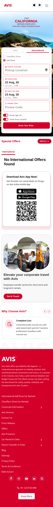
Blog (4, 450)
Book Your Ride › (26, 125)
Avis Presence (8, 434)
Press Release (8, 423)
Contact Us (7, 417)
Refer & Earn (8, 471)
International (38, 50)
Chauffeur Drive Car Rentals (15, 401)
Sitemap (6, 455)
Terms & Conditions (11, 466)
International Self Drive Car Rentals (18, 396)
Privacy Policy (8, 461)
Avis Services (8, 412)
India (15, 50)
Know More (26, 496)
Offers (5, 428)
